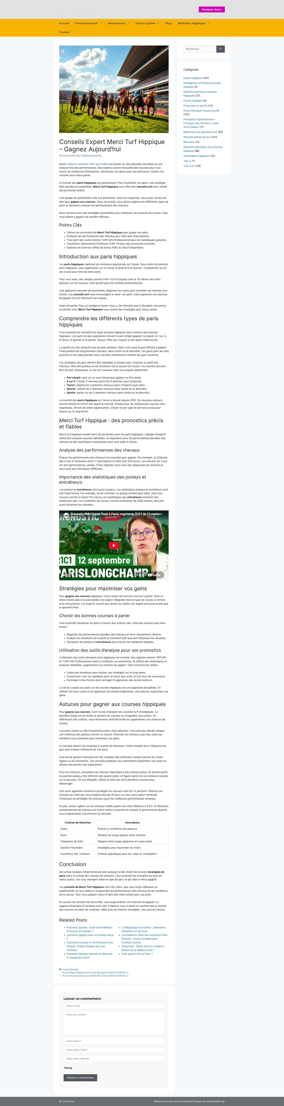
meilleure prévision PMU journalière (87, 164)
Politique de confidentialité (206, 1101)
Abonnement (116, 23)
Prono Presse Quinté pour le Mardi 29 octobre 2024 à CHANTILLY (96, 975)
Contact (64, 32)
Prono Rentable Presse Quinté (201, 110)
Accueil (64, 23)
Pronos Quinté (145, 23)
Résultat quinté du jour (196, 137)
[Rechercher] (220, 49)
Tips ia (187, 160)
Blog (169, 23)
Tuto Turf (188, 165)
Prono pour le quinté (195, 105)
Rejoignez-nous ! (212, 9)
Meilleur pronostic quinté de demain (173, 1101)
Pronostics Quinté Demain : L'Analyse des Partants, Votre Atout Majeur (200, 123)
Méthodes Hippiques (192, 23)
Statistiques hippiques (196, 155)
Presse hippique (192, 100)
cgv (223, 1101)
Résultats (189, 142)
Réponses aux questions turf (200, 131)
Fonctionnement (86, 23)
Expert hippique (70, 969)
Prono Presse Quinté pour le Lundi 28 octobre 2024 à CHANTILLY (95, 972)
